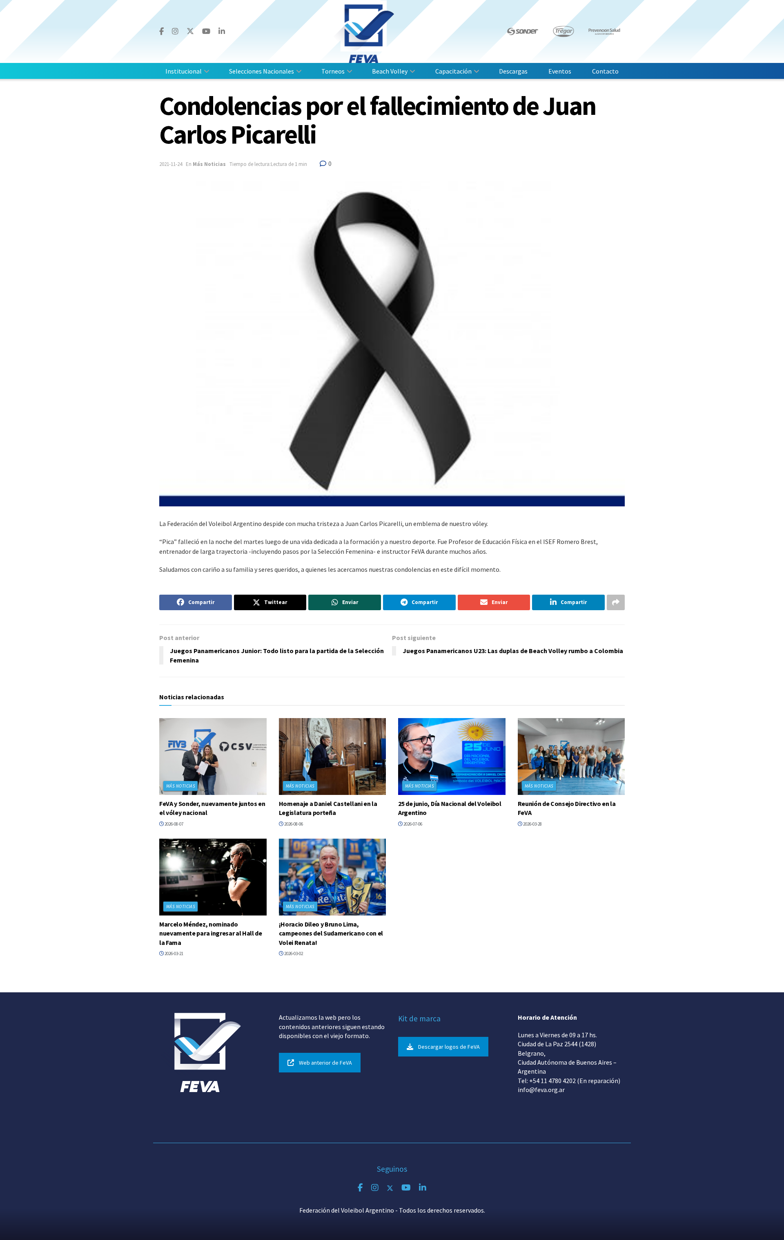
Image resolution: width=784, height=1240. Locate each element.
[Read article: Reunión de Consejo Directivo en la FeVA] (571, 756)
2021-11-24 (170, 164)
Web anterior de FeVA (325, 1062)
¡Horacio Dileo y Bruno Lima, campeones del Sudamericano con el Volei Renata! (331, 933)
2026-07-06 (412, 824)
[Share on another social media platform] (616, 602)
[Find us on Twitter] (190, 31)
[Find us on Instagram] (175, 31)
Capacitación (453, 71)
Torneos (333, 71)
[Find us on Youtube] (206, 31)
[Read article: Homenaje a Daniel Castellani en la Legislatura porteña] (332, 756)
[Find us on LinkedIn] (221, 31)
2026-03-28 (532, 824)
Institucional (183, 71)
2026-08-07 (173, 824)
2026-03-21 (173, 953)
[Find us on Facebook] (161, 31)
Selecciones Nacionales (261, 71)
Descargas (513, 71)
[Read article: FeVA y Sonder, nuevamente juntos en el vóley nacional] (213, 756)
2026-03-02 (293, 953)
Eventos (559, 71)
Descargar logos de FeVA (449, 1046)
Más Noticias (209, 164)
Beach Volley (390, 71)
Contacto (605, 71)
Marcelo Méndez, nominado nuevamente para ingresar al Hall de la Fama (210, 933)
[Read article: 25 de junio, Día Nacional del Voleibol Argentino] (452, 756)
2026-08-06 (293, 824)
